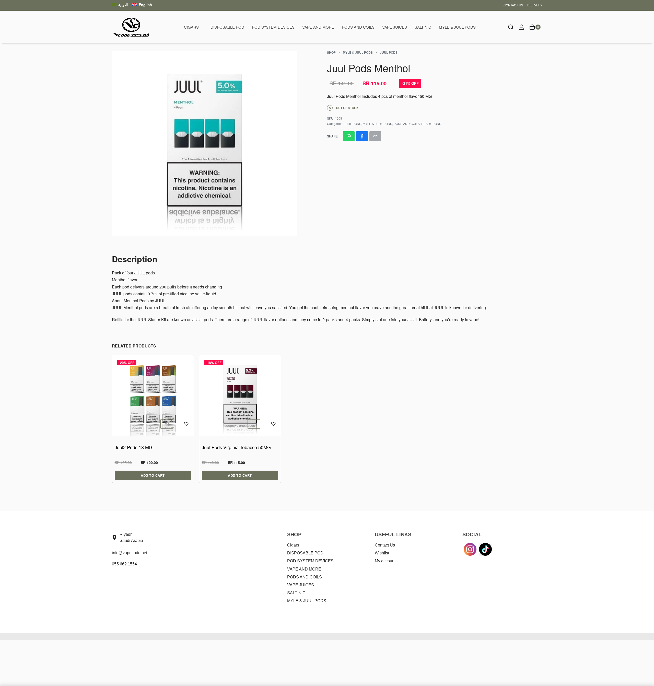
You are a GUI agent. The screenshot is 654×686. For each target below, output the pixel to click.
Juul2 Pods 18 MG (134, 447)
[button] (240, 475)
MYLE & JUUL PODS (358, 52)
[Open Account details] (521, 27)
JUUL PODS (389, 52)
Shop (331, 52)
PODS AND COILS (407, 123)
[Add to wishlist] (186, 424)
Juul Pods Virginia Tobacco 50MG (236, 447)
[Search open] (510, 27)
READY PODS (431, 123)
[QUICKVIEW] (166, 424)
